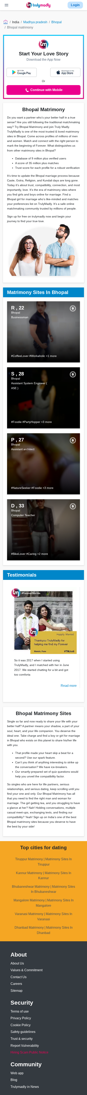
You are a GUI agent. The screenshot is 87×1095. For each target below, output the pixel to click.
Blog (14, 1080)
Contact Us (19, 977)
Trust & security (22, 1038)
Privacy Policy (21, 1018)
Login (75, 5)
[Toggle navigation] (6, 5)
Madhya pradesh (35, 22)
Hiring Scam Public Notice (29, 1052)
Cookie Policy (21, 1025)
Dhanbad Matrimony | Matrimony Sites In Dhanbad (44, 930)
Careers (16, 983)
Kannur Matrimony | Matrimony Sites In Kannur (43, 875)
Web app (17, 1073)
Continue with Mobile (46, 90)
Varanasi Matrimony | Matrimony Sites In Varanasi (43, 916)
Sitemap (16, 990)
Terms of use (20, 1011)
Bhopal (56, 22)
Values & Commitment (26, 970)
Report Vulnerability (25, 1045)
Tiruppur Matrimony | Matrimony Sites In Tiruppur (43, 861)
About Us (17, 963)
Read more (69, 685)
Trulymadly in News (25, 1086)
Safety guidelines (23, 1032)
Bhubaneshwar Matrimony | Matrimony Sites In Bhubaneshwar (43, 889)
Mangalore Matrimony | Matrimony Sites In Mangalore (44, 903)
